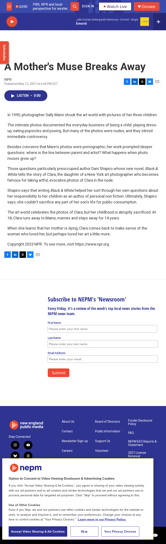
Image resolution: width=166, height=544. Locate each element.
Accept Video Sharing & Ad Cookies (38, 531)
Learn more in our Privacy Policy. (102, 519)
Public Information (107, 431)
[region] (77, 499)
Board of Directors (107, 421)
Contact (67, 431)
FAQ (131, 433)
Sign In (88, 6)
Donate (148, 6)
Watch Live (117, 6)
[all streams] (159, 21)
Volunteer (102, 450)
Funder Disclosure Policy (140, 422)
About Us (68, 421)
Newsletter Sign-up (75, 441)
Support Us (102, 441)
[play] (11, 21)
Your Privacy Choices (120, 531)
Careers (67, 450)
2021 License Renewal (137, 454)
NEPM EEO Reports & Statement (142, 443)
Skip (84, 531)
